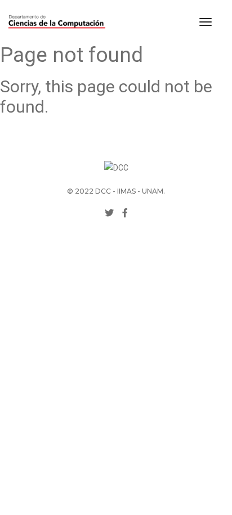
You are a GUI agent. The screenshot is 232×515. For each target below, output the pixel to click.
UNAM (152, 191)
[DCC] (56, 22)
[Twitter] (109, 213)
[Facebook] (125, 213)
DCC (103, 191)
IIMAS (126, 191)
